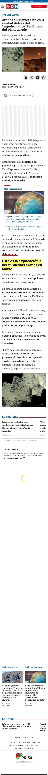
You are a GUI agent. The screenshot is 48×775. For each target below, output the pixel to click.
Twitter (31, 77)
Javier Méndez (9, 84)
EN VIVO (39, 6)
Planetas (34, 441)
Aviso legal (36, 742)
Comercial (11, 742)
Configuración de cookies (24, 748)
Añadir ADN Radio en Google (19, 95)
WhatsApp (43, 77)
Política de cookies (32, 745)
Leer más (19, 458)
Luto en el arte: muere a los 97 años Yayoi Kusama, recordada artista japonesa (16, 726)
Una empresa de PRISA (24, 755)
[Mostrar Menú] (2, 6)
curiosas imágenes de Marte (17, 147)
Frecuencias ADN (24, 742)
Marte (8, 441)
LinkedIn (37, 77)
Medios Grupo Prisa (24, 761)
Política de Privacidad (16, 745)
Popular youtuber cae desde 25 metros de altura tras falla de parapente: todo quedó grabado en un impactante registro (12, 693)
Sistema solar (20, 441)
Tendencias (11, 15)
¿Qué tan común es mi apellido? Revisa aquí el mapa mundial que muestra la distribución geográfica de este (35, 693)
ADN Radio (12, 6)
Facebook (25, 77)
